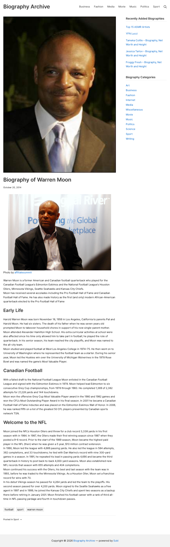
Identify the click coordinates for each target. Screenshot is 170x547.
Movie (129, 114)
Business (131, 90)
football (9, 509)
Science (130, 129)
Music (129, 119)
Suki (116, 540)
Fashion (130, 95)
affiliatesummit (23, 272)
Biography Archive (84, 540)
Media (129, 104)
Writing (130, 138)
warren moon (35, 509)
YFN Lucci (132, 33)
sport (20, 509)
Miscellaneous (134, 109)
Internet (130, 100)
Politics (130, 124)
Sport (16, 519)
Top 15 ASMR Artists (138, 26)
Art (127, 85)
